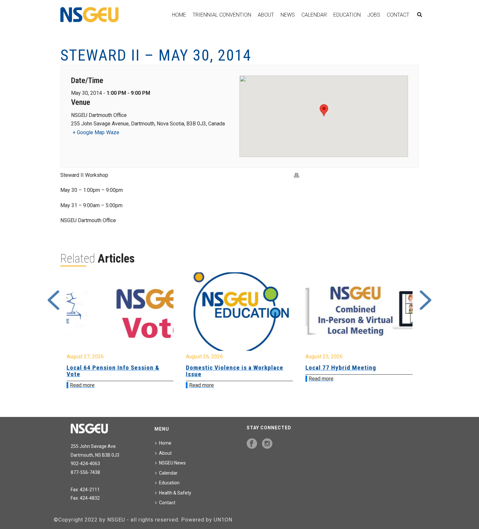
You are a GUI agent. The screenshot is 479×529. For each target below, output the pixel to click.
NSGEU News (172, 462)
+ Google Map (89, 132)
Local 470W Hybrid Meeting (349, 367)
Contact (398, 15)
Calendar (314, 15)
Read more (86, 385)
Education (347, 15)
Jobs (373, 15)
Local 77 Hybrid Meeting (225, 367)
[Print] (296, 175)
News (288, 15)
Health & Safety (175, 492)
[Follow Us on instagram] (267, 444)
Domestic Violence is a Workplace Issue (119, 371)
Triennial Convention (222, 15)
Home (179, 15)
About (266, 15)
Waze (112, 132)
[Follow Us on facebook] (252, 444)
